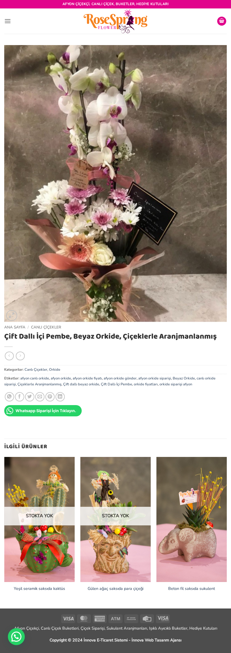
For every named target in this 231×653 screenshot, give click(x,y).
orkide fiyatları (146, 384)
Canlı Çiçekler (46, 327)
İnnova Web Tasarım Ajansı (156, 640)
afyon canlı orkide (34, 378)
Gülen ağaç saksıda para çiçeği (115, 588)
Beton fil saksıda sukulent (191, 588)
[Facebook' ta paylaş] (19, 396)
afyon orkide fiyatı (87, 378)
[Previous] (4, 532)
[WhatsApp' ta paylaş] (9, 396)
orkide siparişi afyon (175, 384)
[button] (7, 21)
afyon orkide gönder (120, 378)
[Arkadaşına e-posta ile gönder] (40, 396)
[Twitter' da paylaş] (29, 396)
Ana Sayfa (14, 327)
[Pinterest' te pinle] (50, 396)
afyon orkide (61, 378)
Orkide (54, 369)
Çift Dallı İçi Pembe (116, 384)
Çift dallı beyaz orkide (81, 384)
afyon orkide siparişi (154, 378)
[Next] (226, 532)
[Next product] (9, 356)
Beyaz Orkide (184, 378)
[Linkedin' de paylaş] (60, 396)
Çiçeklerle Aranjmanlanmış (39, 384)
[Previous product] (20, 356)
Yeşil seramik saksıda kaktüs (39, 588)
